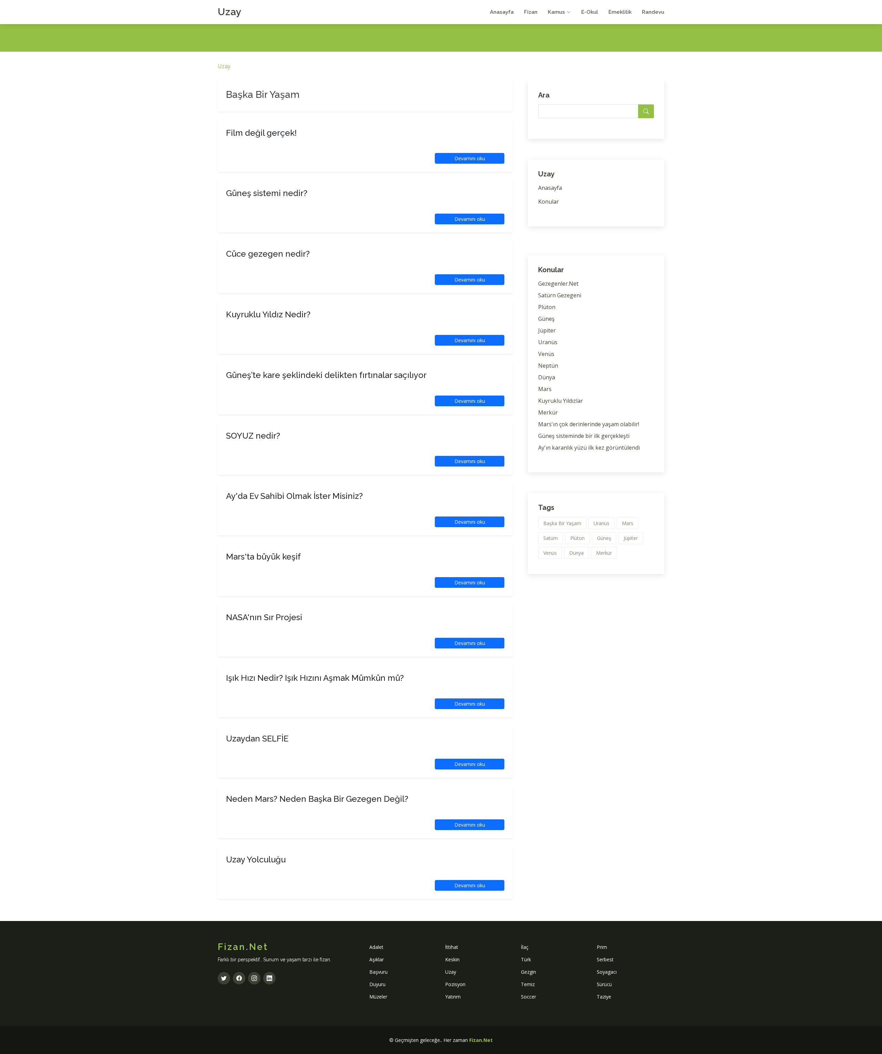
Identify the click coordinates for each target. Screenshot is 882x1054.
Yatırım (453, 996)
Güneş (546, 319)
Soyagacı (607, 972)
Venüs (546, 354)
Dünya (546, 377)
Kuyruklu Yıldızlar (560, 401)
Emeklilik (620, 12)
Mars (545, 389)
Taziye (604, 996)
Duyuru (377, 984)
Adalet (376, 947)
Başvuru (378, 972)
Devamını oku (469, 158)
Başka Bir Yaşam (562, 523)
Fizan (530, 12)
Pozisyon (455, 984)
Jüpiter (547, 330)
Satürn (550, 538)
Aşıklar (376, 959)
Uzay (230, 12)
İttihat (451, 947)
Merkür (548, 412)
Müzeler (378, 996)
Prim (602, 947)
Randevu (653, 12)
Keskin (452, 959)
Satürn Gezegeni (559, 295)
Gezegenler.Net (558, 283)
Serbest (605, 959)
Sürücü (604, 984)
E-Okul (589, 12)
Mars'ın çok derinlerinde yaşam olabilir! (588, 424)
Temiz (528, 984)
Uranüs (547, 342)
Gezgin (528, 972)
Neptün (548, 365)
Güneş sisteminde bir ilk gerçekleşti (583, 436)
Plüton (546, 307)
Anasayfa (502, 12)
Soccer (528, 996)
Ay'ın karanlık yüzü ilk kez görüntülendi (589, 447)
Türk (526, 959)
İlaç (525, 947)
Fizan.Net (481, 1040)
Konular (548, 201)
